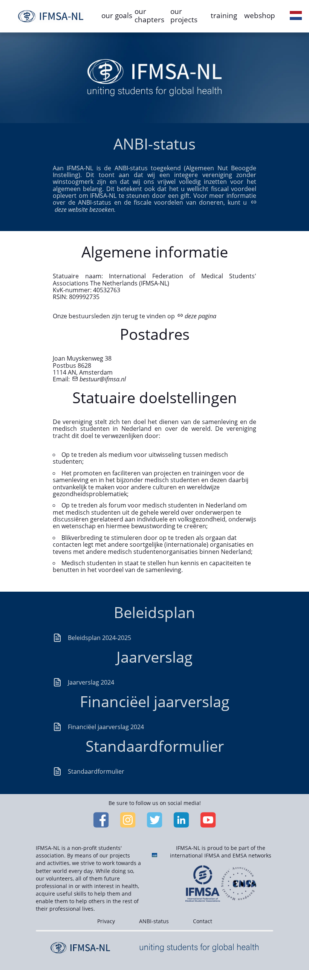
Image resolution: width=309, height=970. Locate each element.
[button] (296, 16)
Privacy (106, 921)
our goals (116, 15)
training (224, 15)
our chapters (149, 15)
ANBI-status (154, 921)
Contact (202, 921)
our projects (183, 15)
